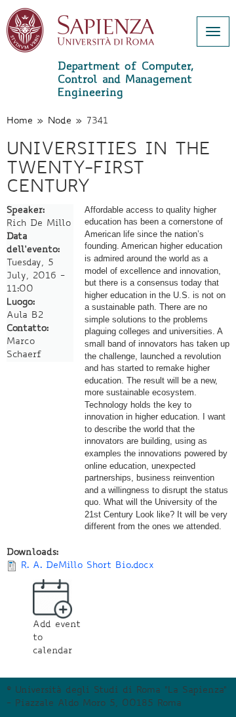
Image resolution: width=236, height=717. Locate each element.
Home (20, 121)
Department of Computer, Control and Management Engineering (125, 80)
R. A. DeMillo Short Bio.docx (87, 566)
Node (59, 121)
